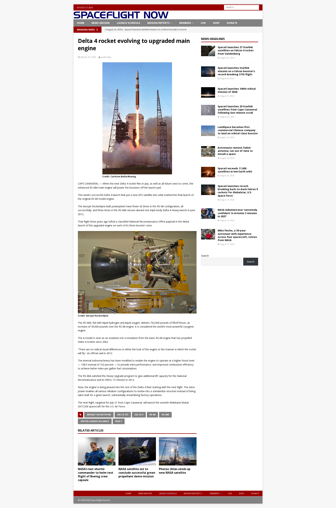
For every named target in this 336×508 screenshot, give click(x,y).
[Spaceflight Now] (121, 17)
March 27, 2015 (88, 57)
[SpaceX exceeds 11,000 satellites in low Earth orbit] (208, 172)
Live (203, 23)
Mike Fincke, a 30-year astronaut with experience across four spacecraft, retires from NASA (237, 235)
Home (80, 23)
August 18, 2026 (227, 158)
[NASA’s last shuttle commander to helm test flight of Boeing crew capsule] (96, 451)
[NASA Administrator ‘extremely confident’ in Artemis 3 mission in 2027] (208, 213)
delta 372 (122, 414)
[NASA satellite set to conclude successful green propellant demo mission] (137, 451)
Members (185, 23)
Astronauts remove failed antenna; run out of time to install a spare (235, 151)
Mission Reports (158, 23)
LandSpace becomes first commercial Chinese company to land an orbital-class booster (238, 130)
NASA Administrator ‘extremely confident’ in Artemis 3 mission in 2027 (237, 213)
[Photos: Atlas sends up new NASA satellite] (178, 451)
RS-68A (165, 414)
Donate (232, 23)
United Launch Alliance (94, 421)
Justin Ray (106, 57)
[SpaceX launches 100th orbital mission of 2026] (208, 92)
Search (205, 255)
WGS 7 (118, 421)
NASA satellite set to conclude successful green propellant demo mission (136, 472)
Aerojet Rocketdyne (99, 414)
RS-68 (152, 414)
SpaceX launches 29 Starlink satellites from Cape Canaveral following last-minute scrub (237, 109)
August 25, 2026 (227, 57)
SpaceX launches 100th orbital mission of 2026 (237, 90)
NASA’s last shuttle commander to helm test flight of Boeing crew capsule (95, 474)
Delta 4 (139, 414)
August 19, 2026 (227, 137)
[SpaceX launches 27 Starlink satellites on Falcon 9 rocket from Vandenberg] (208, 51)
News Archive (101, 23)
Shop (216, 23)
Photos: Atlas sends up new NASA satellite (174, 471)
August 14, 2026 (227, 220)
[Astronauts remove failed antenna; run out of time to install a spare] (208, 151)
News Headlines (213, 39)
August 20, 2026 (227, 116)
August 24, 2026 (227, 78)
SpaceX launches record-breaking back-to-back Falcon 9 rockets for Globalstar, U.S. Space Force (238, 190)
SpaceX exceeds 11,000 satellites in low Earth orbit (235, 170)
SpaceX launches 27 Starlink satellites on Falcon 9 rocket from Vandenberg (236, 50)
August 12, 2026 (227, 244)
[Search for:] (241, 7)
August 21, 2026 (227, 96)
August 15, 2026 (227, 199)
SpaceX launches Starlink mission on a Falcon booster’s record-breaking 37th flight (236, 71)
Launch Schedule (128, 23)
